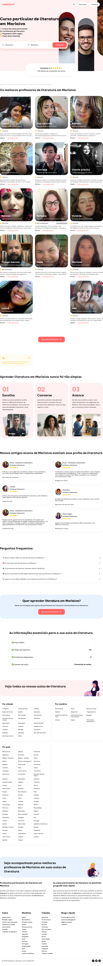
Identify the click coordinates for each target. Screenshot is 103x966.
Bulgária (5, 764)
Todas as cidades (47, 953)
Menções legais (7, 919)
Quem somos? (6, 917)
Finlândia (37, 782)
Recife (44, 936)
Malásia (20, 804)
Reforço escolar (91, 708)
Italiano (24, 941)
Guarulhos (37, 712)
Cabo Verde (21, 764)
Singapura (37, 830)
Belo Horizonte (46, 929)
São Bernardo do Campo (7, 719)
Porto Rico (21, 820)
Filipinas (20, 782)
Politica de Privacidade (9, 922)
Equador (5, 779)
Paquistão (5, 817)
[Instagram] (99, 961)
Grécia (36, 785)
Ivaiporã (20, 726)
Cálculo (57, 720)
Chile (19, 767)
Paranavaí (37, 729)
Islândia (36, 795)
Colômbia (5, 771)
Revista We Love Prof (68, 917)
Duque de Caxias (7, 712)
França (4, 785)
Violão (24, 929)
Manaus (44, 931)
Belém (44, 941)
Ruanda (36, 827)
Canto (24, 924)
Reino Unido (21, 824)
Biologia (89, 715)
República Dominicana (41, 824)
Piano (23, 939)
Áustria (36, 755)
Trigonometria (91, 712)
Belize (36, 758)
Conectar (94, 4)
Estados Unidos (7, 782)
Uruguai (20, 840)
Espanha (36, 779)
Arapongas (21, 723)
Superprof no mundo (8, 924)
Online (20, 736)
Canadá (5, 767)
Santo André (38, 715)
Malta (36, 804)
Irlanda (20, 795)
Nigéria (36, 811)
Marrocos (5, 808)
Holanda (20, 788)
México (20, 808)
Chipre (36, 767)
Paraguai (21, 817)
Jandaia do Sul (38, 726)
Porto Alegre (22, 715)
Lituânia (36, 801)
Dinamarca (5, 774)
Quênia (4, 824)
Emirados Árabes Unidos (39, 774)
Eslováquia (21, 779)
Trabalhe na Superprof (9, 931)
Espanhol (25, 934)
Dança (24, 951)
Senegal (5, 830)
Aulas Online (6, 927)
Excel (23, 948)
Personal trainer (27, 922)
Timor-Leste (6, 836)
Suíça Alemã (22, 833)
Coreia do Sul (22, 771)
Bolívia (4, 761)
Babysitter (74, 712)
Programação (26, 946)
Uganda (4, 840)
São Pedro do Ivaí (7, 736)
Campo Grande (23, 708)
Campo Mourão (38, 723)
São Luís (44, 951)
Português (25, 944)
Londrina (5, 729)
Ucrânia (36, 836)
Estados (5, 929)
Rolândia (5, 732)
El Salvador (21, 774)
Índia (35, 791)
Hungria (4, 791)
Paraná (31, 84)
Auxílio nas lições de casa (61, 715)
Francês (24, 931)
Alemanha (37, 751)
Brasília (44, 924)
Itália (20, 798)
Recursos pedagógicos (68, 919)
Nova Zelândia (22, 814)
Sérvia (20, 830)
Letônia (20, 801)
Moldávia (5, 811)
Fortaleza (45, 927)
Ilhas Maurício (22, 791)
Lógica (73, 720)
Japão (4, 801)
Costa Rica (37, 771)
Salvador (45, 922)
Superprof (2, 84)
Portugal (36, 820)
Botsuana (37, 761)
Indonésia (5, 795)
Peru (35, 817)
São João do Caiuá (40, 732)
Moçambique (38, 808)
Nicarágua (21, 811)
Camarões (37, 764)
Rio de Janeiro (46, 919)
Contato (64, 924)
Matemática (59, 708)
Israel (4, 798)
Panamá (36, 814)
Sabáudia (21, 732)
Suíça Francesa (38, 833)
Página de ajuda (66, 922)
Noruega (5, 814)
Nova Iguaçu (6, 715)
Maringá (20, 729)
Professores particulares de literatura (17, 84)
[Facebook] (93, 961)
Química (57, 712)
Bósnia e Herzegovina (24, 761)
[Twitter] (96, 961)
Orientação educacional (90, 720)
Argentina (5, 755)
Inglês (24, 917)
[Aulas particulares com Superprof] (8, 4)
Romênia (20, 827)
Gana (20, 785)
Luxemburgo (6, 804)
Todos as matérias (28, 953)
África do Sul (6, 751)
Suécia (4, 833)
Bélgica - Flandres (8, 758)
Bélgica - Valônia (23, 758)
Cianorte (5, 726)
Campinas (5, 708)
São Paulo (37, 718)
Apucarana (5, 723)
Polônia (4, 820)
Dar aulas (82, 4)
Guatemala (6, 788)
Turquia (20, 836)
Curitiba (36, 708)
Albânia (20, 751)
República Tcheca (7, 827)
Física (72, 708)
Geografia (25, 936)
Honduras (37, 788)
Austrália (21, 755)
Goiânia (20, 712)
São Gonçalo (22, 718)
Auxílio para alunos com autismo (77, 715)
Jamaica (36, 798)
